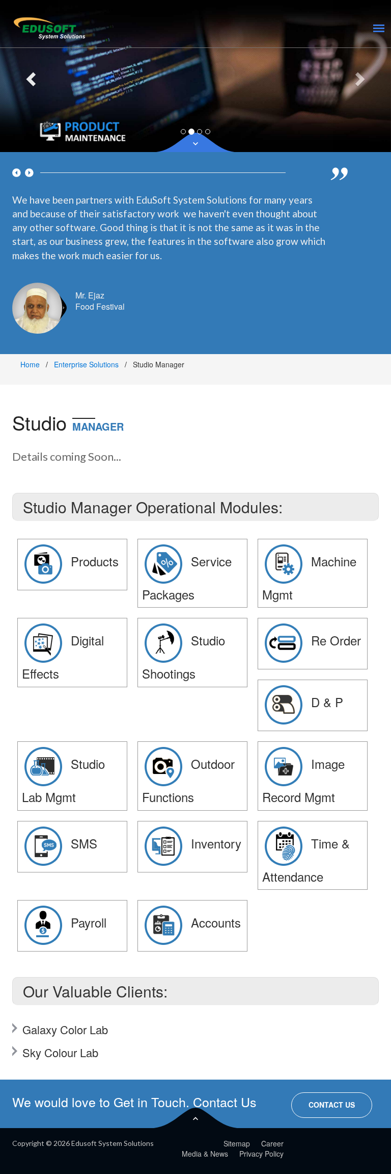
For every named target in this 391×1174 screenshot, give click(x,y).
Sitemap (237, 1143)
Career (272, 1143)
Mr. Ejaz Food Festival (100, 301)
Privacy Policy (261, 1153)
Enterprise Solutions (86, 364)
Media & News (205, 1153)
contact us (332, 1105)
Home (30, 364)
